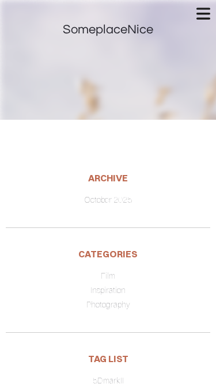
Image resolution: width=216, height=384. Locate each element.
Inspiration (108, 290)
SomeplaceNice (108, 29)
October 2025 (108, 200)
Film (108, 276)
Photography (108, 304)
